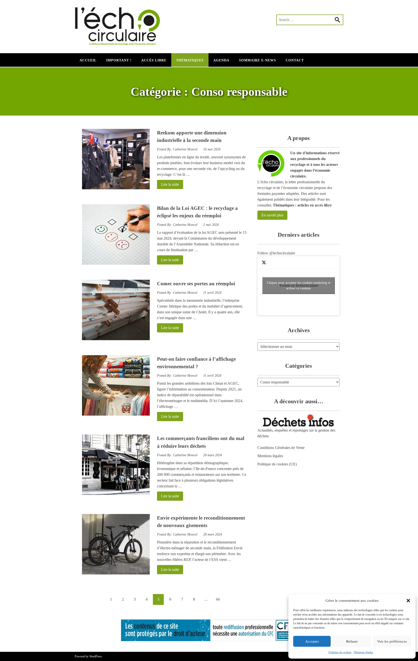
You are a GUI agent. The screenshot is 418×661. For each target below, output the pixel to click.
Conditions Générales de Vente (281, 448)
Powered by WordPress (88, 656)
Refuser (352, 641)
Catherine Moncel (185, 149)
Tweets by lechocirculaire (298, 285)
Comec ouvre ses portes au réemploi (196, 283)
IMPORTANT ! (119, 60)
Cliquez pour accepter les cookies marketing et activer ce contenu (298, 285)
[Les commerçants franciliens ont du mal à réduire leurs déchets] (116, 494)
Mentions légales (363, 652)
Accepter (312, 641)
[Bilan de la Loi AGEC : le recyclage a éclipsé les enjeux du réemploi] (116, 263)
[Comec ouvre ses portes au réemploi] (116, 339)
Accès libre (153, 60)
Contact (295, 60)
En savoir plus (272, 215)
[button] (408, 600)
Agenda (221, 60)
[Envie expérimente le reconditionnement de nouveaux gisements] (116, 573)
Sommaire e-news (257, 60)
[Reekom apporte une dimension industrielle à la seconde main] (116, 188)
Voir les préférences (392, 641)
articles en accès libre (314, 205)
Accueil (88, 60)
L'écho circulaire (121, 24)
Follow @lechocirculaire (276, 253)
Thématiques (190, 60)
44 (218, 599)
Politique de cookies (339, 652)
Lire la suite (168, 184)
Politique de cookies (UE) (277, 464)
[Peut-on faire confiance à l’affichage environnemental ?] (116, 414)
